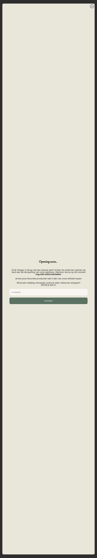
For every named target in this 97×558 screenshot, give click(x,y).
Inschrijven (48, 301)
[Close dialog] (92, 6)
